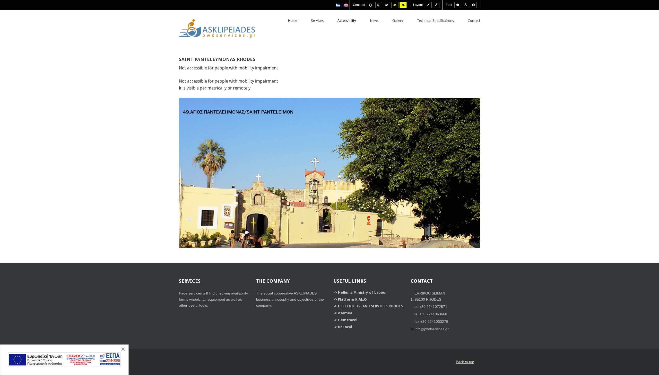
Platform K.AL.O (352, 299)
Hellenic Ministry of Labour (362, 292)
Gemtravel (347, 320)
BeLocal (345, 327)
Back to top (465, 362)
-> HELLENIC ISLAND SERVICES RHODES (368, 306)
